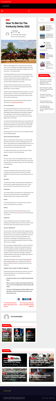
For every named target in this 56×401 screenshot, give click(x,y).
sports (5, 331)
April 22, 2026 (35, 379)
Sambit (18, 339)
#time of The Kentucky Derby (18, 36)
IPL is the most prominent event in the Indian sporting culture (26, 304)
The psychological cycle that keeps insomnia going (40, 376)
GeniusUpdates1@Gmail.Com (19, 398)
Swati (6, 339)
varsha (15, 364)
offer (30, 259)
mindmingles (15, 30)
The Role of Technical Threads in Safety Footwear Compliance (47, 96)
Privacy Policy (51, 398)
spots (20, 212)
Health (32, 373)
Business (32, 358)
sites (11, 261)
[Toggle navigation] (29, 11)
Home (43, 398)
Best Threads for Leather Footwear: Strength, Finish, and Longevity (46, 89)
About (46, 398)
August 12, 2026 (8, 364)
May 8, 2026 (34, 364)
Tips (4, 373)
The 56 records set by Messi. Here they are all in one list (10, 304)
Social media (6, 358)
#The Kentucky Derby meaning (18, 34)
